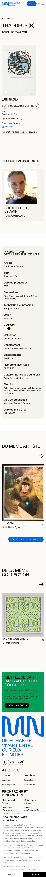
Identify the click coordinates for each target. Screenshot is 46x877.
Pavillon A (8, 358)
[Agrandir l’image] (5, 106)
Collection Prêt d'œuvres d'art (18, 348)
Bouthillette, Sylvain (13, 266)
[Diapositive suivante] (41, 455)
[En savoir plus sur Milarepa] (23, 492)
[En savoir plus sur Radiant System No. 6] (23, 615)
